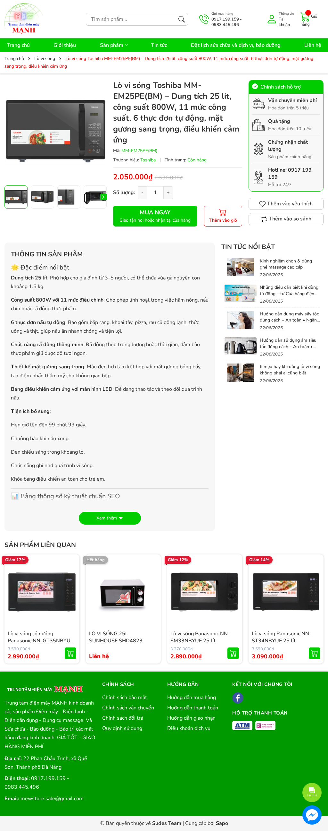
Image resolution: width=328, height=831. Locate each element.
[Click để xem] (55, 131)
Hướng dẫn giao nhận (191, 718)
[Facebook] (237, 698)
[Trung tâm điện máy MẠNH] (44, 687)
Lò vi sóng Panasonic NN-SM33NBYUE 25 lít (200, 637)
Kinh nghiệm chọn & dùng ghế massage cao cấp (286, 264)
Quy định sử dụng (122, 728)
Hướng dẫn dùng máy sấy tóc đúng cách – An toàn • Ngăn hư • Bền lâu (289, 320)
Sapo (222, 823)
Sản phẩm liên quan (40, 545)
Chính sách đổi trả (122, 718)
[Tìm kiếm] (181, 19)
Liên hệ (312, 45)
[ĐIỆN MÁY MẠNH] (23, 19)
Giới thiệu (64, 45)
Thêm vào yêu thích (290, 203)
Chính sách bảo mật (124, 697)
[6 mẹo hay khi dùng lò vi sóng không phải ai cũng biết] (241, 372)
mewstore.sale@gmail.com (52, 798)
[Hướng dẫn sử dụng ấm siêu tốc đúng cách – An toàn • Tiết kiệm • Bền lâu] (241, 346)
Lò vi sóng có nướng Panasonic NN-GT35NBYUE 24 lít (40, 641)
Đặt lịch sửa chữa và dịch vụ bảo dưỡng (236, 45)
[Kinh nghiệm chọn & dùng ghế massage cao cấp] (241, 267)
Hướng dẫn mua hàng (191, 697)
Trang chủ (18, 45)
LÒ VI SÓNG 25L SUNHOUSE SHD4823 (116, 637)
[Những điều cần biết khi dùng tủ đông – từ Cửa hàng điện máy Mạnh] (241, 293)
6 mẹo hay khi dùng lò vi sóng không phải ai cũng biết (290, 370)
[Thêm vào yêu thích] (70, 592)
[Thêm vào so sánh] (70, 605)
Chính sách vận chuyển (128, 707)
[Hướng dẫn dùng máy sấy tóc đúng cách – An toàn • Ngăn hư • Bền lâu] (241, 320)
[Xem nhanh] (70, 578)
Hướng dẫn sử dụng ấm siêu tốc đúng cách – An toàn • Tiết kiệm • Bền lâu (288, 346)
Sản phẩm (112, 45)
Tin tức (159, 45)
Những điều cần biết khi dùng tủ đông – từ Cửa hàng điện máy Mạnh (289, 293)
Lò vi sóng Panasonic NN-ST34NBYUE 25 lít (281, 637)
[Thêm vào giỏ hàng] (70, 653)
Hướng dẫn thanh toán (192, 707)
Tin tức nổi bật (248, 247)
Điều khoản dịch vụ (188, 728)
